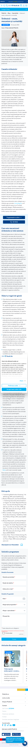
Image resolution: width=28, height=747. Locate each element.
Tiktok (8, 725)
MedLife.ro (5, 694)
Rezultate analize (21, 5)
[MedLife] (14, 5)
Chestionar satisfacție (8, 714)
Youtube (14, 725)
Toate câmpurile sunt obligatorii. (10, 628)
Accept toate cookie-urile (14, 389)
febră (4, 470)
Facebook (3, 725)
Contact (4, 706)
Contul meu (24, 5)
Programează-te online (13, 217)
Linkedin (11, 725)
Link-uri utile (6, 698)
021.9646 (15, 222)
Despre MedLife (7, 702)
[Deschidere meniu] (2, 5)
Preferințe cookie (13, 385)
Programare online (26, 5)
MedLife (3, 13)
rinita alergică (18, 203)
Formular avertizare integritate (10, 719)
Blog (9, 13)
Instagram (5, 725)
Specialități (15, 13)
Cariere (4, 711)
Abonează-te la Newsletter (10, 545)
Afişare (21, 380)
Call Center (8, 708)
